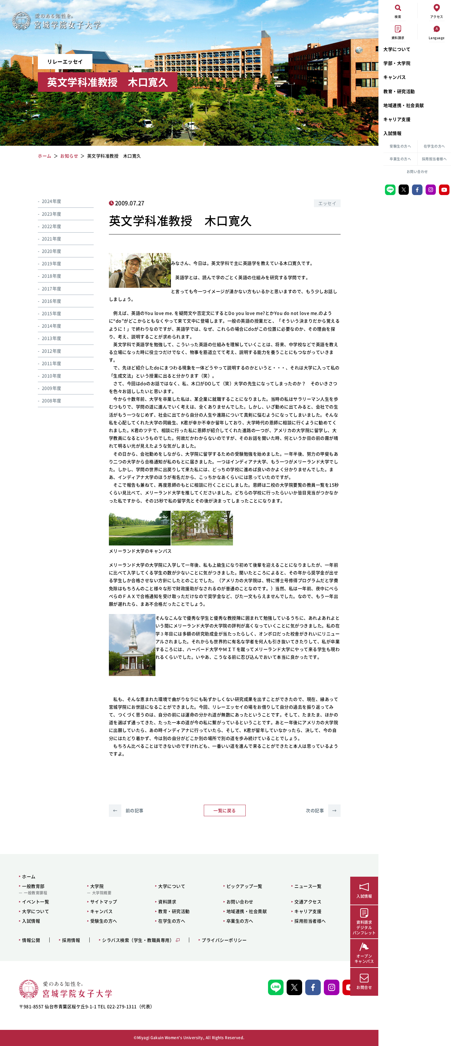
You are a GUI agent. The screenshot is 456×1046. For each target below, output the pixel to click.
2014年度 (51, 325)
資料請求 (167, 901)
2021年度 (51, 238)
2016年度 (51, 300)
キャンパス (394, 77)
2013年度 (51, 338)
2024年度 (51, 201)
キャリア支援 (396, 119)
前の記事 (128, 810)
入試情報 (392, 133)
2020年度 (51, 250)
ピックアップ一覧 (244, 886)
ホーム (29, 876)
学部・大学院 (396, 63)
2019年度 (51, 263)
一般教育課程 (35, 893)
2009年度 (51, 388)
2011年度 (51, 363)
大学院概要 (102, 893)
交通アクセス (307, 901)
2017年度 (51, 288)
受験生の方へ (400, 146)
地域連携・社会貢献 (403, 105)
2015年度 (51, 313)
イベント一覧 (35, 901)
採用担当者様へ (434, 159)
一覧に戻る (224, 810)
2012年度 (51, 350)
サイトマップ (103, 901)
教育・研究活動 (399, 91)
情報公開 (31, 940)
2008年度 (51, 400)
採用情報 (71, 940)
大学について (396, 49)
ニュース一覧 (307, 886)
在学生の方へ (434, 146)
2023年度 (51, 213)
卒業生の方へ (400, 159)
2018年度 (51, 276)
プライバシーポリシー (224, 940)
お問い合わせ (417, 171)
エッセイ (327, 203)
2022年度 (51, 226)
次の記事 (321, 810)
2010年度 (51, 375)
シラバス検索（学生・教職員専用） (138, 940)
